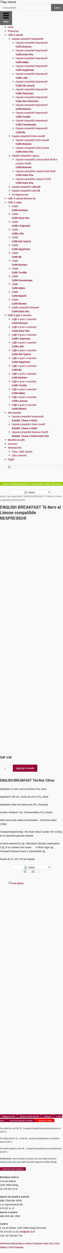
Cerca (57, 7)
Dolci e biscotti (19, 455)
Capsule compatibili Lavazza (25, 155)
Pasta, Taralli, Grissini (22, 451)
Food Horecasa (16, 1247)
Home (10, 27)
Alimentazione (14, 447)
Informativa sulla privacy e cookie (15, 1243)
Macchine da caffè (16, 439)
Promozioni (13, 31)
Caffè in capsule (15, 34)
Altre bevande (14, 412)
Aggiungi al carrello (25, 768)
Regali (11, 459)
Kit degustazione (20, 194)
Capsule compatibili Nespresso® (27, 38)
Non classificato (14, 496)
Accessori (12, 443)
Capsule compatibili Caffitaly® (26, 186)
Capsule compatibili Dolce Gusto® (28, 136)
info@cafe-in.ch (27, 1231)
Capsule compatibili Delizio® (26, 190)
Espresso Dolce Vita (43, 1243)
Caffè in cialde (14, 202)
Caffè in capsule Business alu (21, 198)
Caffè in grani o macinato (19, 315)
